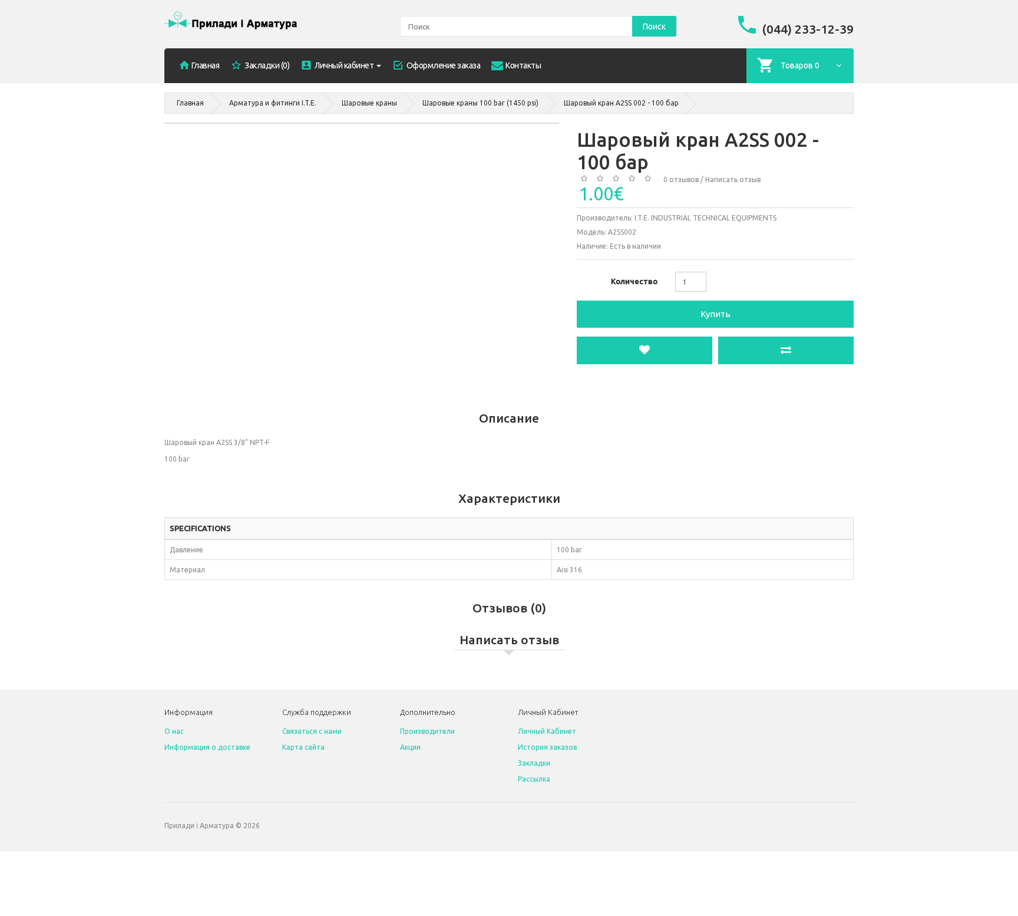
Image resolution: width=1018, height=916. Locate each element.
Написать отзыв (733, 179)
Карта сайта (303, 747)
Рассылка (534, 779)
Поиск (654, 26)
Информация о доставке (207, 747)
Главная (190, 103)
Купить (715, 314)
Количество (634, 281)
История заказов (547, 747)
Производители (427, 731)
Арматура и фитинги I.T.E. (272, 103)
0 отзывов (681, 179)
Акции (410, 747)
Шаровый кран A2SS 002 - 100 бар (621, 103)
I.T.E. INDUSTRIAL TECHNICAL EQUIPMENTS (705, 218)
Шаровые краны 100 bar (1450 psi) (480, 103)
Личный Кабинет (547, 731)
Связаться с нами (312, 731)
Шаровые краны (369, 103)
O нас (174, 731)
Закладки (534, 763)
